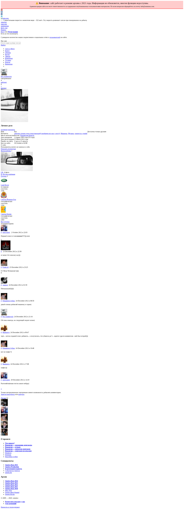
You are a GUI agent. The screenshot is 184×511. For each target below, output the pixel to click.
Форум (7, 62)
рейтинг (4, 82)
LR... (2, 172)
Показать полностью (8, 149)
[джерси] (4, 283)
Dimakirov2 (7, 301)
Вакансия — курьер (12, 447)
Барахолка (8, 64)
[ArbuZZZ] (4, 405)
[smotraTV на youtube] (2, 10)
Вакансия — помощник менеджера (18, 445)
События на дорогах (12, 471)
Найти (3, 45)
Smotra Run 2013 (11, 483)
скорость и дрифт (81, 133)
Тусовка (8, 60)
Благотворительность (13, 469)
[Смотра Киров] (3, 212)
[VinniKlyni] (4, 427)
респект (3, 88)
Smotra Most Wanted (12, 492)
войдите (21, 394)
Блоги (7, 51)
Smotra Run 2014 (11, 481)
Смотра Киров (6, 214)
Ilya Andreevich (6, 76)
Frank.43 (6, 267)
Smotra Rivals (10, 494)
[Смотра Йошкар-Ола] (4, 198)
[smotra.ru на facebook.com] (2, 14)
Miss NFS (8, 490)
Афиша (7, 56)
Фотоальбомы (6, 151)
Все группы (5, 222)
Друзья (3, 398)
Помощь (8, 455)
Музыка (71, 133)
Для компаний (10, 503)
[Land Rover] (4, 183)
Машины (64, 133)
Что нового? (10, 443)
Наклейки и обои (11, 457)
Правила (8, 453)
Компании (9, 58)
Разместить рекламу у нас (15, 502)
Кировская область (27, 135)
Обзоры (8, 53)
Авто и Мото (10, 49)
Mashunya (6, 332)
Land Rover (5, 185)
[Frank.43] (4, 265)
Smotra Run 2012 (11, 485)
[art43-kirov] (4, 230)
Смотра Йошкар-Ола (8, 199)
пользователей (55, 37)
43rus (13, 301)
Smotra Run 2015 (11, 465)
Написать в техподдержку (10, 507)
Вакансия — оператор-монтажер (17, 449)
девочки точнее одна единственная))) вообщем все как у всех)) (37, 133)
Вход (2, 32)
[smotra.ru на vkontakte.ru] (2, 12)
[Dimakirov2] (4, 299)
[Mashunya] (4, 330)
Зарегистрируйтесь (8, 394)
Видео (7, 54)
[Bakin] (4, 435)
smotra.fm (8, 473)
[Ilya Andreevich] (4, 75)
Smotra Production (12, 467)
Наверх (3, 30)
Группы (3, 176)
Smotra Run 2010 (11, 489)
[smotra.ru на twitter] (2, 16)
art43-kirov (6, 232)
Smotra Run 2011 (11, 487)
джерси (5, 285)
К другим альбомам (8, 174)
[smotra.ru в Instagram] (5, 18)
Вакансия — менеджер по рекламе (18, 451)
